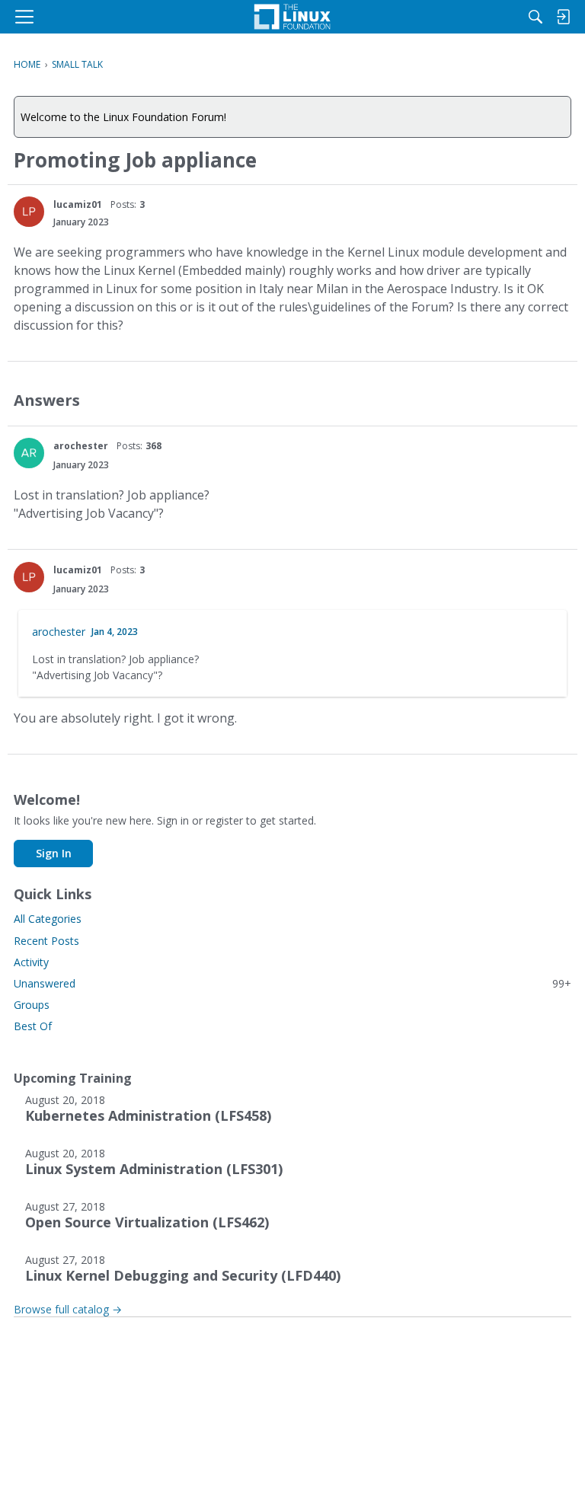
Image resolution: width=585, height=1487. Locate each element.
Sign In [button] (54, 853)
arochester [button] (80, 445)
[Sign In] (563, 17)
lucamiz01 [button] (77, 204)
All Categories (48, 918)
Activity (31, 962)
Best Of (33, 1026)
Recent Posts (46, 940)
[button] (29, 211)
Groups (32, 1004)
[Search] (535, 17)
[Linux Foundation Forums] (292, 17)
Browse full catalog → (68, 1309)
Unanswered (292, 983)
